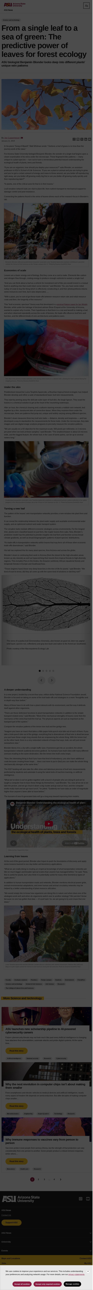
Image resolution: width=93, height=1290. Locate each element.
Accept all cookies (22, 1284)
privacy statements (76, 1274)
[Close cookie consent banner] (88, 1271)
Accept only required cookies (47, 1284)
